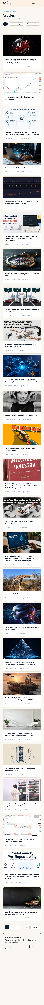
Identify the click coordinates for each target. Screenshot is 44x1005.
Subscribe (35, 947)
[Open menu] (39, 3)
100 (26, 927)
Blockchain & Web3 (32, 24)
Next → (34, 927)
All (5, 24)
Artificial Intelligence (16, 24)
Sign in (34, 3)
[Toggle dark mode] (28, 3)
